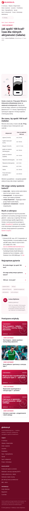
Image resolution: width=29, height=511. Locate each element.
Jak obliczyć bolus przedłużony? (10, 479)
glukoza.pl (6, 427)
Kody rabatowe (5, 489)
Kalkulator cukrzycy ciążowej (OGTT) (11, 471)
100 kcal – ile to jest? (9, 280)
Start (3, 22)
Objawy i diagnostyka (14, 6)
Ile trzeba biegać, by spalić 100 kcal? (12, 266)
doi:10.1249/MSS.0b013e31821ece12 (13, 247)
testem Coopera (6, 230)
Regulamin (4, 492)
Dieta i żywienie (6, 8)
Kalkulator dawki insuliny (8, 477)
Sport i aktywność (6, 12)
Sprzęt (15, 10)
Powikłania (20, 8)
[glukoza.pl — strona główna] (8, 2)
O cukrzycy (4, 6)
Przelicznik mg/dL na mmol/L (9, 469)
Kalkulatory (5, 14)
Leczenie (13, 8)
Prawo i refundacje (17, 12)
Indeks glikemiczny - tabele (9, 474)
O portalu (4, 494)
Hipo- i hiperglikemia (7, 10)
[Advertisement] (14, 57)
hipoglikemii (9, 224)
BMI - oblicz (5, 482)
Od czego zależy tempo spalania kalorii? (13, 274)
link (23, 255)
